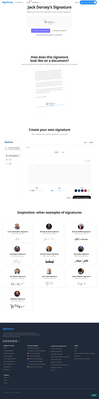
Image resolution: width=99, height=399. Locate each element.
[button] (19, 2)
